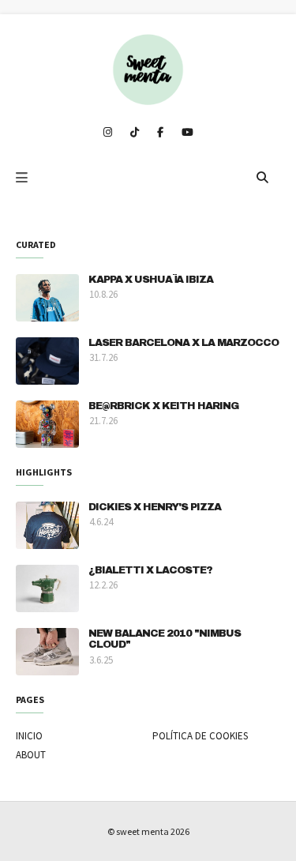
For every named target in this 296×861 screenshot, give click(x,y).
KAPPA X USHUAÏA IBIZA (150, 279)
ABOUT (31, 754)
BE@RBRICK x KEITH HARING (163, 406)
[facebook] (160, 132)
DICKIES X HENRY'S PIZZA (154, 507)
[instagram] (107, 132)
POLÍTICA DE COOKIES (200, 736)
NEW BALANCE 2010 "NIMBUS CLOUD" (164, 639)
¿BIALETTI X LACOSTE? (150, 570)
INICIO (29, 736)
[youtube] (187, 132)
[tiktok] (134, 132)
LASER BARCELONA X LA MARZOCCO (183, 342)
